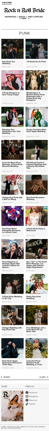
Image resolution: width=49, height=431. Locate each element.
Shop (23, 18)
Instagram (33, 396)
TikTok (32, 404)
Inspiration (10, 17)
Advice (22, 17)
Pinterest (33, 400)
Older (42, 377)
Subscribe (7, 3)
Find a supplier (35, 17)
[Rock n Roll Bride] (24, 10)
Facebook (33, 392)
